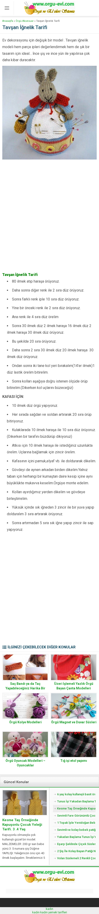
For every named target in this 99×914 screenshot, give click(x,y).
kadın (49, 909)
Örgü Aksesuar (25, 20)
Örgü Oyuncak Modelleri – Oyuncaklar (25, 763)
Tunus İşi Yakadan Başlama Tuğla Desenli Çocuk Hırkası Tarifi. (76, 801)
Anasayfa (7, 20)
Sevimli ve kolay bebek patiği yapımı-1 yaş (76, 829)
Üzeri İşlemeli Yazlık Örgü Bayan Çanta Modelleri (73, 686)
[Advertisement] (49, 220)
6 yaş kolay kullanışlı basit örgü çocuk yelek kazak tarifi (76, 794)
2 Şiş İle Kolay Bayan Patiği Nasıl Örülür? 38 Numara (76, 851)
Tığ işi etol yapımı (73, 761)
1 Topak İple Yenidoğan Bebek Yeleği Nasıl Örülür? (76, 822)
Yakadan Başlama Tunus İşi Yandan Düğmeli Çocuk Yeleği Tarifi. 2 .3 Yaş (76, 837)
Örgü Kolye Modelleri (25, 722)
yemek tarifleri (57, 912)
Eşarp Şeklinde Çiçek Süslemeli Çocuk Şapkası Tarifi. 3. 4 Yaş (76, 844)
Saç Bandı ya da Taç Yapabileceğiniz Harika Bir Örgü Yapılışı (25, 688)
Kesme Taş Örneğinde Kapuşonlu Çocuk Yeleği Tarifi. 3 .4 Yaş (22, 824)
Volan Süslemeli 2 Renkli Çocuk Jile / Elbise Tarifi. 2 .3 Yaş (76, 858)
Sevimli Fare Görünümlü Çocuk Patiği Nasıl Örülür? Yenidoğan (76, 815)
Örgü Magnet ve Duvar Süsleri (73, 722)
